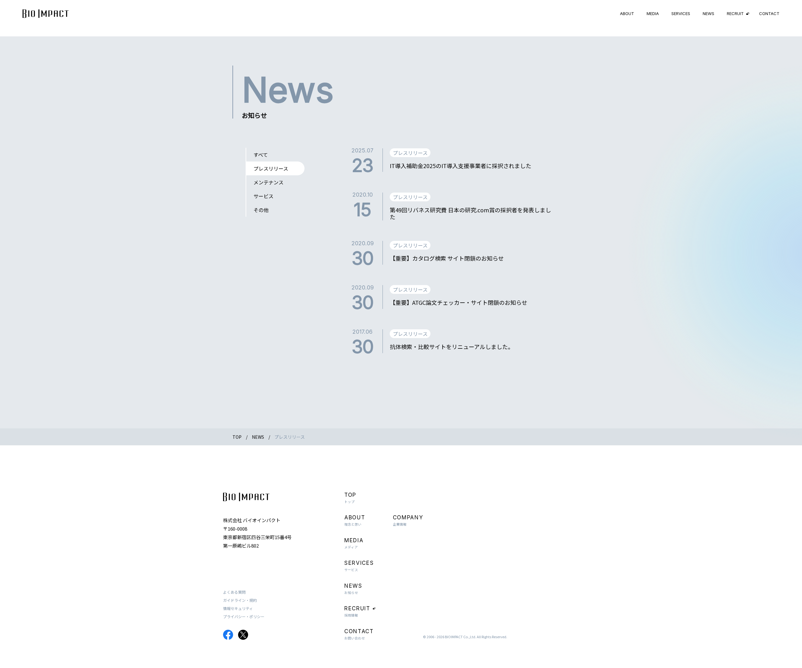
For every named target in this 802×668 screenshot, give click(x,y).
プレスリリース (270, 168)
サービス (263, 196)
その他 (260, 210)
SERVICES (680, 13)
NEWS (708, 13)
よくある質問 (234, 592)
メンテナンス (268, 182)
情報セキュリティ (238, 608)
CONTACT (769, 13)
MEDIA (653, 13)
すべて (260, 154)
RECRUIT (735, 13)
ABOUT (627, 13)
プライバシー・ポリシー (243, 616)
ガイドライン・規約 (240, 600)
